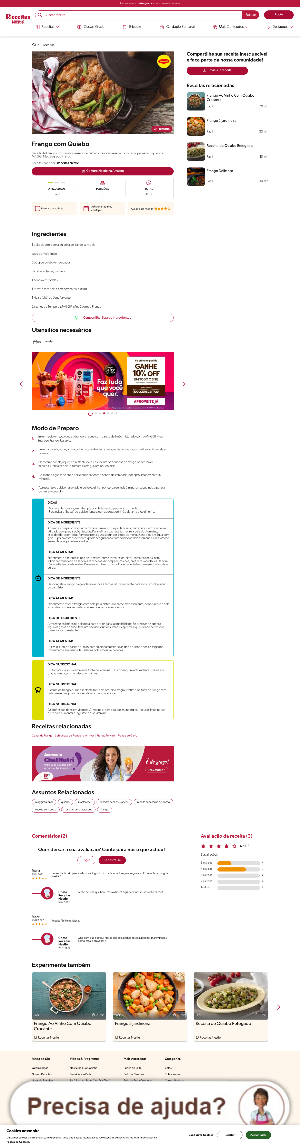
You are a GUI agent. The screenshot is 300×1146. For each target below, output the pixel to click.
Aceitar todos (258, 1135)
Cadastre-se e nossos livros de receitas (150, 3)
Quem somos (40, 1068)
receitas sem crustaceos (114, 802)
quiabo (65, 802)
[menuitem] (47, 28)
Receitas (48, 45)
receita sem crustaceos (78, 809)
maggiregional (44, 802)
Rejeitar (229, 1135)
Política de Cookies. (18, 1141)
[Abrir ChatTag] (150, 1106)
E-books (135, 27)
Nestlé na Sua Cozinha (83, 1068)
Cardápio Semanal (180, 27)
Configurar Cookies (201, 1135)
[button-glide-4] (112, 413)
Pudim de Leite (133, 1068)
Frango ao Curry (127, 735)
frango (105, 809)
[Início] (18, 19)
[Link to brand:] (164, 61)
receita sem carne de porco (153, 802)
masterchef (84, 802)
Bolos (168, 1068)
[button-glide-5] (116, 413)
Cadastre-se (112, 860)
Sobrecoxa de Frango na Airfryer (74, 735)
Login (86, 860)
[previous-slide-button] (21, 384)
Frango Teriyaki (106, 735)
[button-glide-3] (108, 413)
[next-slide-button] (184, 384)
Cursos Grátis (94, 27)
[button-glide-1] (100, 413)
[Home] (34, 46)
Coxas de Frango (42, 735)
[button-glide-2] (104, 413)
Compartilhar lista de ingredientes (107, 317)
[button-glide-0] (96, 413)
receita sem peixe (45, 809)
